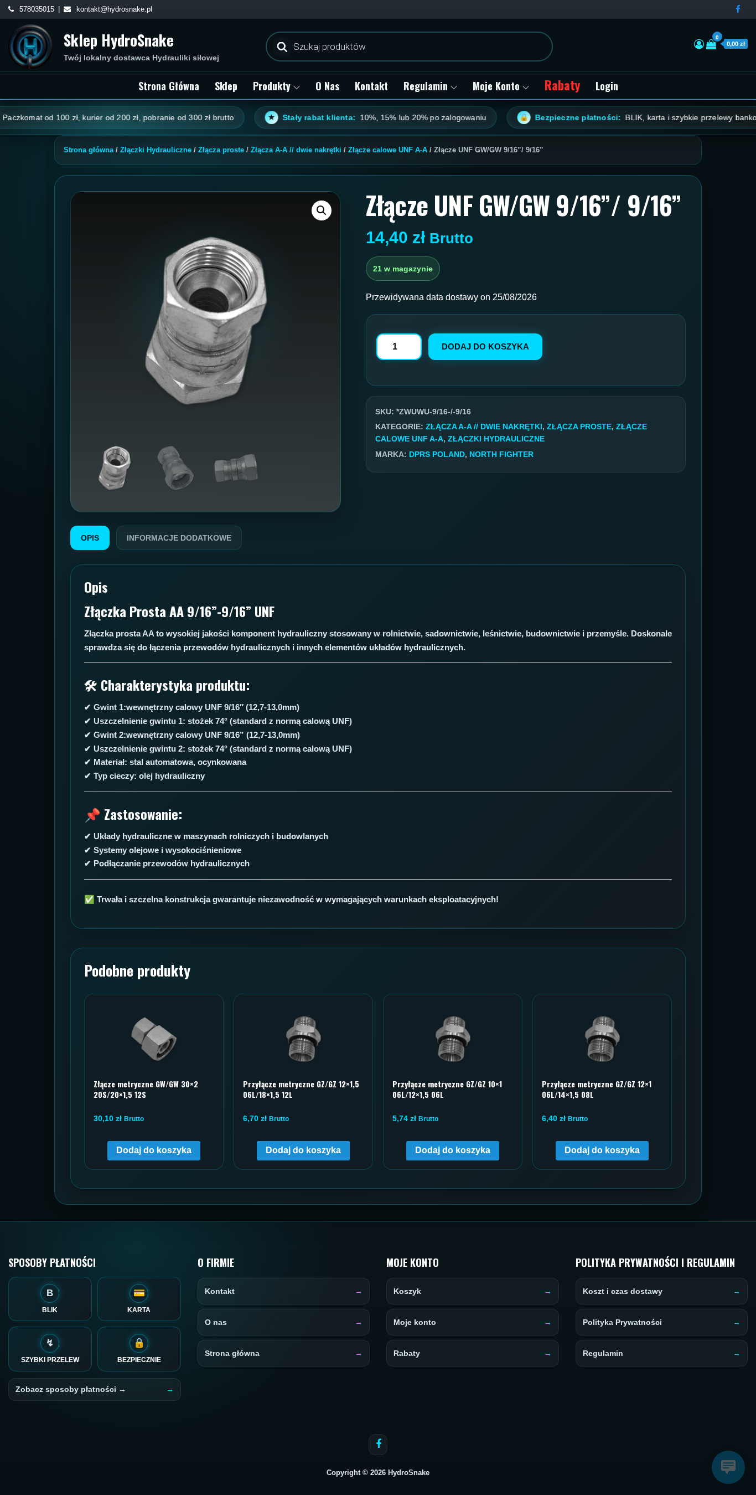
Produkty (272, 86)
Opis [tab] (90, 537)
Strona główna (168, 86)
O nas (327, 86)
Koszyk (407, 1291)
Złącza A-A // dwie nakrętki (296, 150)
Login (607, 86)
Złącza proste (221, 150)
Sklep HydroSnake (119, 40)
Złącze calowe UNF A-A (387, 150)
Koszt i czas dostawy (622, 1291)
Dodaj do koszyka (485, 346)
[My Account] (699, 44)
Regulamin (425, 86)
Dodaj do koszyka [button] (153, 1150)
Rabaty (562, 85)
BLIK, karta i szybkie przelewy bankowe (598, 117)
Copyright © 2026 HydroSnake (378, 1472)
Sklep (226, 86)
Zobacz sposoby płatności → (70, 1389)
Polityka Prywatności (622, 1322)
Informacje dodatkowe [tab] (179, 537)
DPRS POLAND (437, 454)
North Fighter (501, 454)
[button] (322, 210)
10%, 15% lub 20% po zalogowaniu (332, 117)
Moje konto (496, 86)
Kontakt (371, 86)
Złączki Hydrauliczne (155, 150)
